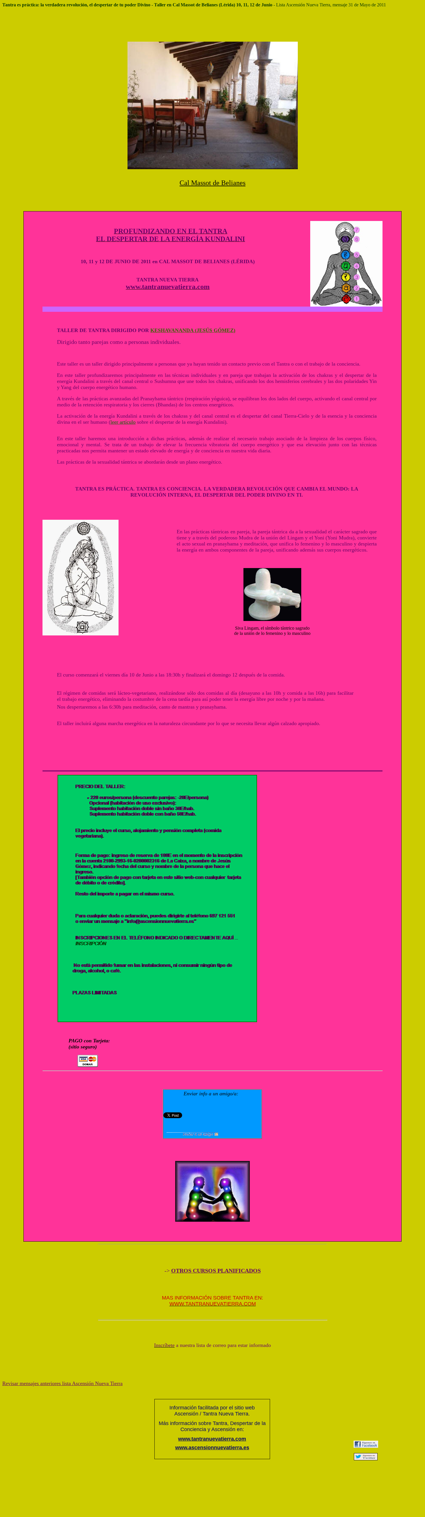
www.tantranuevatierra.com (212, 1439)
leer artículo (123, 422)
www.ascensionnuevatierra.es (212, 1447)
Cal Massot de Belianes (212, 183)
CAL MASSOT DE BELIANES (194, 261)
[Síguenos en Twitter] (366, 1458)
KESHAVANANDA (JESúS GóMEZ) (192, 330)
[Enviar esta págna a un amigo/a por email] (192, 1135)
